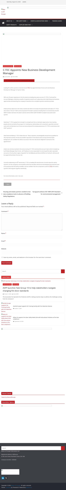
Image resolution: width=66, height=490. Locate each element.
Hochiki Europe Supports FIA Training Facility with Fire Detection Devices (32, 306)
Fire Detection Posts (8, 66)
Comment (4, 211)
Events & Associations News (39, 21)
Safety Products (11, 25)
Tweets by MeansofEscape (8, 397)
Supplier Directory (25, 25)
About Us (9, 21)
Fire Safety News (21, 21)
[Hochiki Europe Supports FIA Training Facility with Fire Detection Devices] (6, 307)
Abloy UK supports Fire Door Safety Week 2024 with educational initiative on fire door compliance (36, 318)
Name (3, 233)
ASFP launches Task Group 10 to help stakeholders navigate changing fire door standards (29, 289)
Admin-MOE (15, 76)
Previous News (18, 66)
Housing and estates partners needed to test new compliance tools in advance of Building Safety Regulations (17, 194)
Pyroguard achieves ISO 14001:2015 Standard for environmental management (46, 193)
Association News (7, 284)
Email (3, 241)
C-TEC (28, 88)
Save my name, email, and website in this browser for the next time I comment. (27, 257)
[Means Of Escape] (3, 23)
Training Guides (57, 21)
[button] (13, 21)
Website (3, 249)
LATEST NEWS (15, 284)
